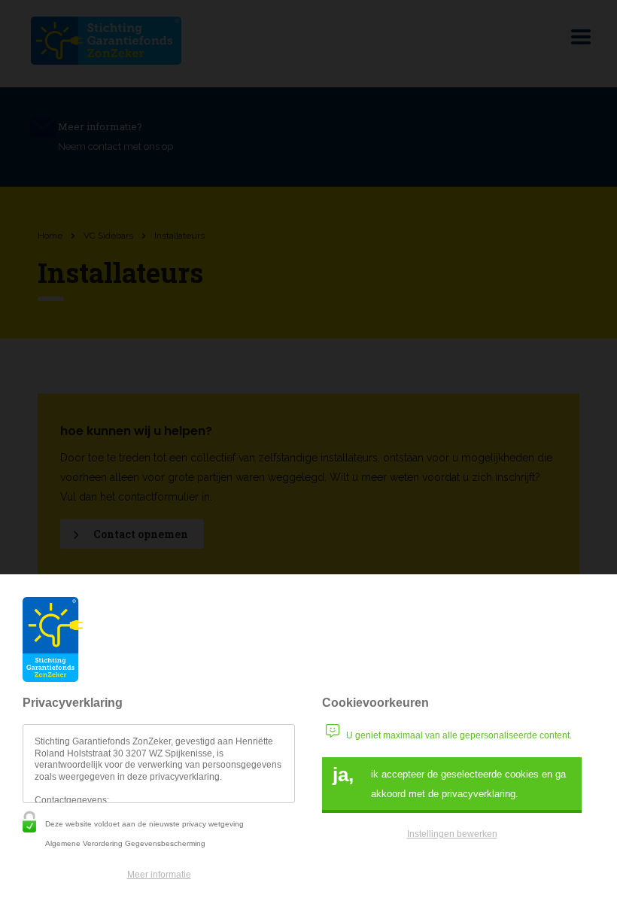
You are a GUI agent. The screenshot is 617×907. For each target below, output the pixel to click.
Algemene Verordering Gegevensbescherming (125, 843)
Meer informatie (159, 874)
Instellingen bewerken (452, 834)
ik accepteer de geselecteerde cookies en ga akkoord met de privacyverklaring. (449, 781)
